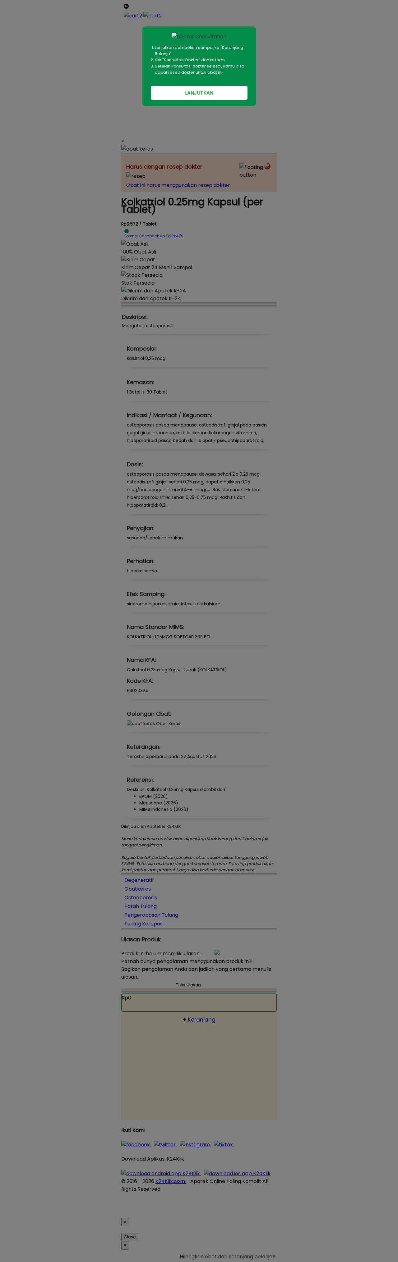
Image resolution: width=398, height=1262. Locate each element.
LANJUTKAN (199, 92)
